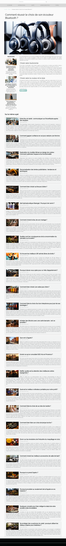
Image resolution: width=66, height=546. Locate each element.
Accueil (5, 9)
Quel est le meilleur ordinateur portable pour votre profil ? (39, 389)
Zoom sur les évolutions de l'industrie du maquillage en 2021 (40, 439)
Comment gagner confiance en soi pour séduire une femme (40, 136)
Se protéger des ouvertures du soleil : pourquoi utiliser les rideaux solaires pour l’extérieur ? (39, 524)
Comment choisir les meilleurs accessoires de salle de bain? (40, 456)
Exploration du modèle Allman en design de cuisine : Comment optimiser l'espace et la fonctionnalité (37, 153)
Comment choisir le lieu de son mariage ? (33, 220)
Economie (9, 5)
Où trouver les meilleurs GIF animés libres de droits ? (37, 254)
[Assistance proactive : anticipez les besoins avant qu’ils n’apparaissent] (11, 62)
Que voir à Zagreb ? (26, 338)
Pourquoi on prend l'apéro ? (29, 472)
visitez (60, 66)
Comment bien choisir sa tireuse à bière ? (33, 186)
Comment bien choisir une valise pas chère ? (34, 287)
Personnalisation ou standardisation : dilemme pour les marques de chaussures (10, 103)
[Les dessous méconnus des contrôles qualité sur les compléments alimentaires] (11, 79)
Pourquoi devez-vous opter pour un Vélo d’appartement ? (39, 270)
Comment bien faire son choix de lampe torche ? (36, 423)
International (21, 5)
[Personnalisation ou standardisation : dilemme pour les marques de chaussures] (11, 97)
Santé (32, 5)
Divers (57, 5)
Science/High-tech (45, 5)
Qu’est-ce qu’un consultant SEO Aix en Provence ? (36, 354)
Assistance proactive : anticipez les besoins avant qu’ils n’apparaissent (11, 68)
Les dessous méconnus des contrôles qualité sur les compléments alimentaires (11, 85)
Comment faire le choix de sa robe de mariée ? (35, 406)
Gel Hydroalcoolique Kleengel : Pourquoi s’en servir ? (37, 203)
